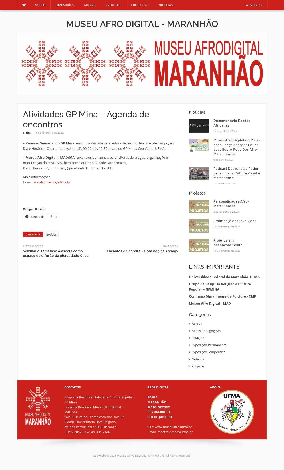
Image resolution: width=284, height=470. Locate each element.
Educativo (140, 5)
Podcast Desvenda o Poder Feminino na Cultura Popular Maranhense (236, 173)
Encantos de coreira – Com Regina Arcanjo (142, 251)
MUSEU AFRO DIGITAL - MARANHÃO (142, 24)
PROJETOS (113, 5)
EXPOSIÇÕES (65, 5)
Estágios (198, 337)
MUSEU (40, 5)
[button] (24, 63)
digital (27, 133)
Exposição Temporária (208, 352)
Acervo (90, 5)
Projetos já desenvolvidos (234, 221)
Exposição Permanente (209, 345)
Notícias (166, 5)
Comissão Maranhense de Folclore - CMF (222, 296)
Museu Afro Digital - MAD (210, 303)
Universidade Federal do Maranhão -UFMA (224, 277)
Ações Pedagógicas (206, 330)
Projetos (198, 366)
